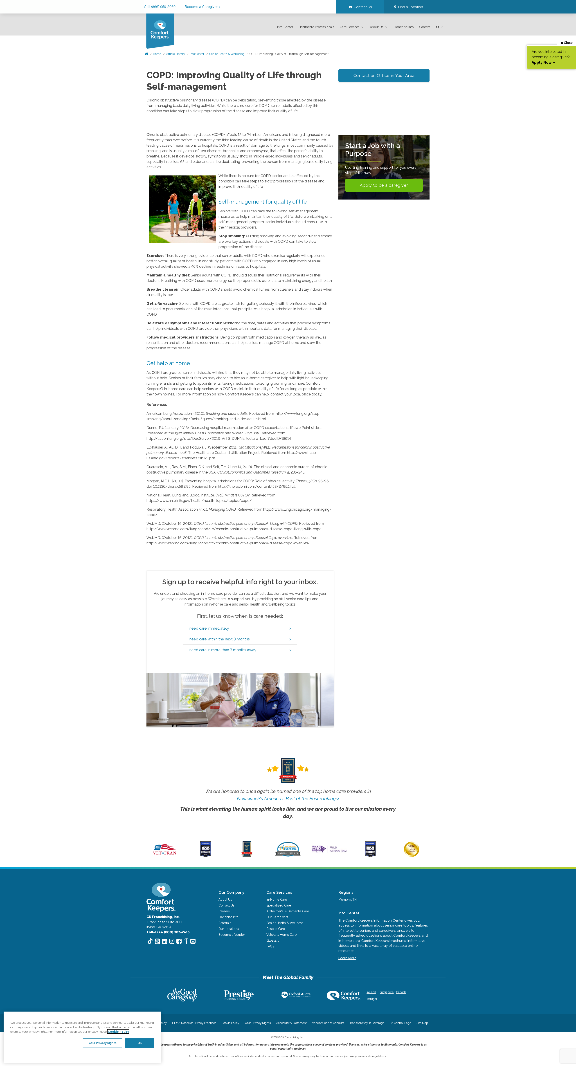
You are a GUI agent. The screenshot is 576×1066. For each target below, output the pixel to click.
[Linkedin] (164, 941)
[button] (408, 7)
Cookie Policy (230, 1023)
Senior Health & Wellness (284, 923)
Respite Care (275, 929)
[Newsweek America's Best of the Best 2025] (246, 856)
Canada (401, 992)
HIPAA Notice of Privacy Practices (194, 1023)
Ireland (371, 992)
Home (157, 54)
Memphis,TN (347, 899)
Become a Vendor (231, 934)
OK (140, 1042)
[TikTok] (150, 941)
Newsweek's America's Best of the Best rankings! (288, 798)
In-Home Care (276, 899)
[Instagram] (171, 941)
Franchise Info (404, 27)
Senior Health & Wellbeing (227, 54)
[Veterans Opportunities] (165, 856)
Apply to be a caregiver (384, 185)
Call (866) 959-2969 (160, 7)
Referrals (224, 923)
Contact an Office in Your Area (384, 75)
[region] (82, 1037)
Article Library (175, 54)
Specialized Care (278, 905)
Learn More (347, 958)
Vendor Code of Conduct (328, 1023)
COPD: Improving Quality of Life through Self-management (289, 54)
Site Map (422, 1023)
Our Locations (228, 929)
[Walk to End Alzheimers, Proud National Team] (329, 852)
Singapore (386, 992)
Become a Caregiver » (202, 7)
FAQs (270, 946)
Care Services (350, 27)
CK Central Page (400, 1023)
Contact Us (226, 905)
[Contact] (193, 941)
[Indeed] (186, 941)
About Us (376, 27)
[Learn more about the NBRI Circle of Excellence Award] (411, 856)
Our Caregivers (277, 917)
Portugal (371, 999)
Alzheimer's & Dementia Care (287, 911)
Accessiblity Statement (291, 1023)
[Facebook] (179, 941)
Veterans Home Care (281, 934)
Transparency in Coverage (367, 1023)
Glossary (272, 940)
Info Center (285, 27)
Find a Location (410, 7)
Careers (424, 27)
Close (568, 43)
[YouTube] (157, 941)
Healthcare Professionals (316, 27)
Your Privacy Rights (258, 1023)
